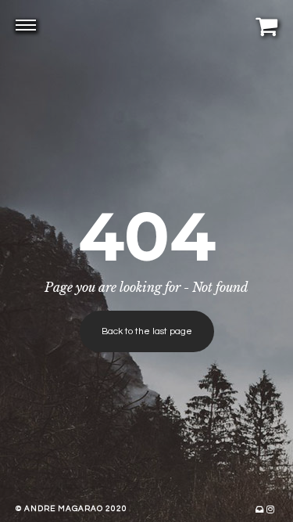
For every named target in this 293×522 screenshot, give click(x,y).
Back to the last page (147, 331)
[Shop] (266, 26)
